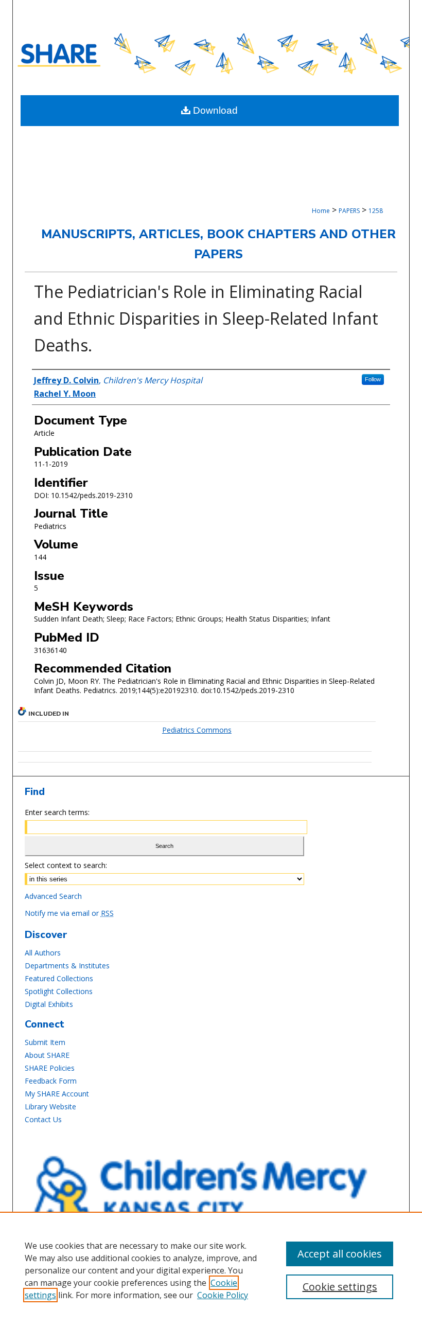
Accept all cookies (339, 1254)
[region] (211, 1270)
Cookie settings (340, 1287)
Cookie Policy (222, 1295)
